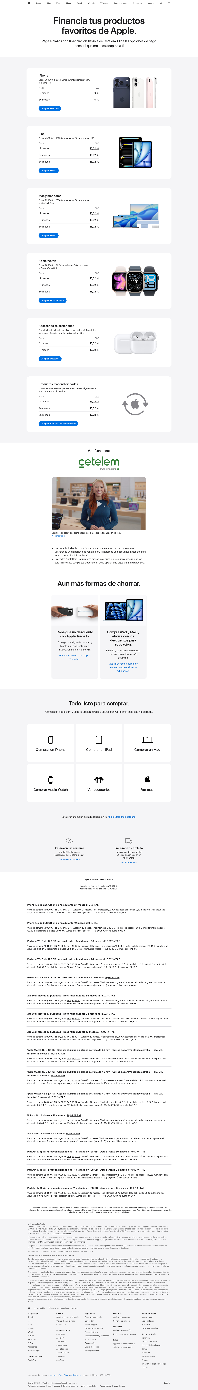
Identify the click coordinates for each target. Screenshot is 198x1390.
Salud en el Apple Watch (122, 1347)
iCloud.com (61, 1325)
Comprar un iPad (50, 170)
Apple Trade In (90, 1340)
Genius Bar (89, 1321)
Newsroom (146, 1338)
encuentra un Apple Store (58, 1375)
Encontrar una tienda (93, 1317)
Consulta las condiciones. (62, 1234)
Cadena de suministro (150, 1328)
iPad (30, 1325)
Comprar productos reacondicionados (59, 424)
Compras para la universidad (124, 1334)
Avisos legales (105, 1386)
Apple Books (61, 1356)
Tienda (30, 1317)
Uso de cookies (54, 1386)
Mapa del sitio (119, 1386)
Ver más (147, 790)
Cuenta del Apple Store (65, 1321)
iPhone (30, 1328)
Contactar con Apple (69, 859)
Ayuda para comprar (93, 1351)
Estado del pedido (92, 1347)
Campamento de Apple (94, 1328)
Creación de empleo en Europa (154, 1364)
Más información (129, 862)
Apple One (60, 1334)
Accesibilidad (147, 1317)
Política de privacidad (36, 1386)
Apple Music (61, 1342)
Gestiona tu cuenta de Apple (67, 1317)
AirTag (30, 1343)
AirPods (31, 1336)
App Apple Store (91, 1332)
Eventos (145, 1360)
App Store (60, 1360)
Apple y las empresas (121, 1317)
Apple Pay (32, 1360)
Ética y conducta (148, 1356)
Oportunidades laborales (151, 1345)
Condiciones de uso (70, 1386)
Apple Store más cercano (121, 816)
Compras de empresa (121, 1321)
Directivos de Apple (149, 1342)
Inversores (146, 1353)
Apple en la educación (122, 1330)
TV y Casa (32, 1340)
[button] (161, 3)
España (167, 1383)
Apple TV (60, 1338)
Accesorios (32, 1347)
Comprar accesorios (51, 359)
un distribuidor (76, 1375)
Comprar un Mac (50, 235)
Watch (30, 1332)
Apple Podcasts (62, 1353)
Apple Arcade (61, 1345)
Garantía (145, 1349)
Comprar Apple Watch (50, 790)
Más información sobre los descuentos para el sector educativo (123, 667)
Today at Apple (91, 1325)
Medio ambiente (148, 1321)
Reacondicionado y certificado (97, 1336)
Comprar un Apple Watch (54, 300)
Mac (29, 1321)
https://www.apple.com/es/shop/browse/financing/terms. (63, 1242)
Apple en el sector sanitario (124, 1344)
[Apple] (29, 1308)
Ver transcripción (58, 536)
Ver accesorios (99, 790)
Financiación (90, 1343)
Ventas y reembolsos (89, 1386)
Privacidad (146, 1325)
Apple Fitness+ (62, 1349)
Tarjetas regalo (34, 1351)
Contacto (145, 1368)
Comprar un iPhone (51, 108)
